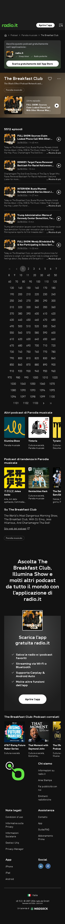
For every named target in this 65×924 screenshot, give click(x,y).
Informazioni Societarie (12, 835)
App (40, 823)
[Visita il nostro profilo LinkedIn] (40, 866)
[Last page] (50, 403)
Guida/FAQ (43, 829)
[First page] (9, 269)
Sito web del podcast (15, 529)
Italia (35, 895)
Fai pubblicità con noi (47, 788)
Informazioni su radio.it (46, 772)
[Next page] (43, 403)
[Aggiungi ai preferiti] (50, 78)
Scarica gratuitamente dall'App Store (32, 64)
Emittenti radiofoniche (44, 798)
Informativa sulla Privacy (14, 825)
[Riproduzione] (57, 106)
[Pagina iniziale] (5, 35)
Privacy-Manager (15, 849)
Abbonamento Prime (45, 838)
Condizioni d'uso (14, 817)
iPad (8, 873)
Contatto (42, 817)
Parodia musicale (14, 90)
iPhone (9, 866)
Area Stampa (45, 780)
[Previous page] (16, 269)
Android (10, 879)
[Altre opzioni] (59, 79)
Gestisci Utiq (12, 843)
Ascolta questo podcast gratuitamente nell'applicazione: (27, 45)
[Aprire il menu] (61, 25)
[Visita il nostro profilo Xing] (48, 866)
